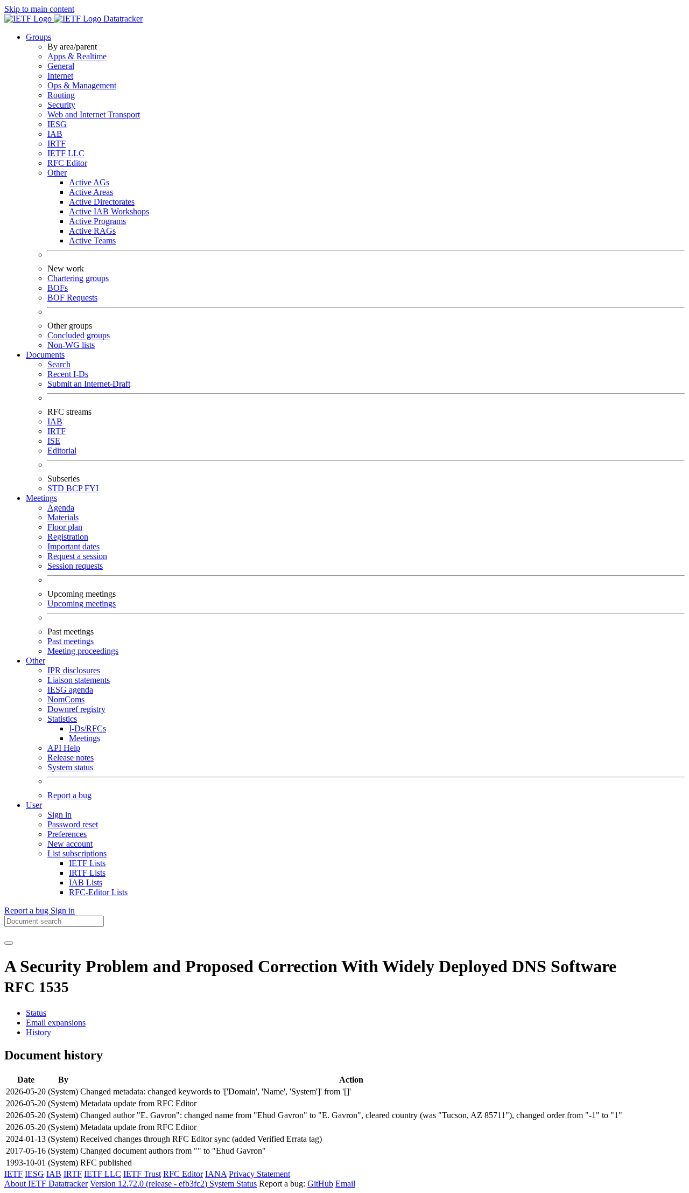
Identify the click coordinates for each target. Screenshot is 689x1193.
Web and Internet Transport (93, 114)
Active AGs (89, 182)
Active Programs (97, 221)
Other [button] (35, 660)
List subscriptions (77, 853)
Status (36, 1012)
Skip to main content (39, 8)
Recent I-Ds (67, 374)
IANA (216, 1173)
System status (70, 767)
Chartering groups (78, 278)
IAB (54, 133)
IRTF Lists (87, 872)
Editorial (61, 450)
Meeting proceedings (82, 650)
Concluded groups (78, 335)
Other (57, 172)
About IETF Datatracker (46, 1183)
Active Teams (92, 240)
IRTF (56, 143)
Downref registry (76, 709)
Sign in (59, 814)
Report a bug (69, 795)
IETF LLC (66, 153)
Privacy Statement (259, 1173)
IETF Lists (87, 863)
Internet (60, 75)
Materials (63, 517)
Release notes (70, 757)
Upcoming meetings (81, 603)
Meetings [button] (41, 498)
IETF (13, 1173)
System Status (233, 1183)
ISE (53, 440)
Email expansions (56, 1022)
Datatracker (122, 18)
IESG (57, 124)
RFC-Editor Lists (98, 892)
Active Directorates (102, 201)
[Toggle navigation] (8, 943)
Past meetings (70, 641)
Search (59, 364)
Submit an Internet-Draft (88, 383)
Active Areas (91, 192)
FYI (92, 488)
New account (70, 843)
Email (345, 1183)
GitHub (320, 1183)
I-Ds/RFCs (87, 728)
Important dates (73, 546)
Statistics (62, 718)
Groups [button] (38, 36)
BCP (75, 488)
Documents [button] (45, 354)
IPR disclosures (73, 670)
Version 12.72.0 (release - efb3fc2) (149, 1183)
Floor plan (64, 527)
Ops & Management (81, 85)
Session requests (75, 565)
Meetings (84, 738)
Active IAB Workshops (109, 211)
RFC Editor (67, 163)
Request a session (77, 556)
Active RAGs (92, 230)
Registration (67, 536)
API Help (63, 747)
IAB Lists (85, 882)
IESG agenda (70, 689)
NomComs (66, 699)
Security (61, 104)
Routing (61, 95)
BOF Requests (72, 297)
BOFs (57, 287)
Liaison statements (78, 680)
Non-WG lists (71, 345)
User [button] (34, 805)
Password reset (72, 824)
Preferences (67, 834)
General (60, 66)
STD (56, 488)
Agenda (60, 507)
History (38, 1032)
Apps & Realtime (77, 56)
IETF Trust (142, 1173)
